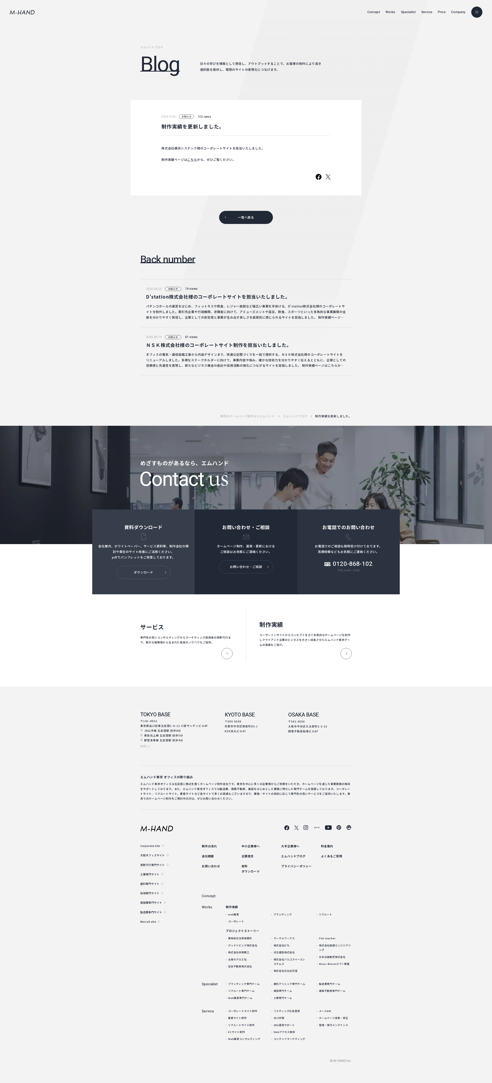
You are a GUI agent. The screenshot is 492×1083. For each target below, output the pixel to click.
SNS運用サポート (284, 1025)
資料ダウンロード (251, 868)
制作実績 (232, 907)
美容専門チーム (283, 991)
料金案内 (327, 846)
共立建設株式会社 (284, 952)
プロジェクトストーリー (242, 931)
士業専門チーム (283, 998)
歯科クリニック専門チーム (290, 984)
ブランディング (282, 914)
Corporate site (150, 846)
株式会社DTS (282, 945)
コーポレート (236, 921)
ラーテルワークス (284, 938)
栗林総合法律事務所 (240, 938)
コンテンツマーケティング (289, 1039)
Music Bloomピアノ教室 (334, 964)
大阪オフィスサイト (152, 855)
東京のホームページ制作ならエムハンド (247, 416)
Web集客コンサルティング (244, 1039)
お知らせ (186, 116)
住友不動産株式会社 (240, 966)
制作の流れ (209, 846)
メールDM (325, 1011)
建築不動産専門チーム (332, 991)
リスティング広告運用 (287, 1011)
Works (207, 907)
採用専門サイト (149, 893)
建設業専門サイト (151, 902)
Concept (209, 896)
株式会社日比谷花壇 (286, 971)
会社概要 (208, 856)
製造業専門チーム (329, 984)
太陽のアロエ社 (237, 959)
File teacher (327, 938)
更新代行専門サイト (152, 865)
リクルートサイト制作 (241, 1025)
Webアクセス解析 (284, 1032)
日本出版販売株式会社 (332, 957)
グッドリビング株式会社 (242, 945)
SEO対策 (279, 1018)
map (143, 746)
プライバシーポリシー (296, 866)
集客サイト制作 (237, 1018)
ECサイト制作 (236, 1032)
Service (208, 1011)
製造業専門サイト (151, 912)
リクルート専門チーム (241, 991)
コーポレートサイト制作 (242, 1011)
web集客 (233, 914)
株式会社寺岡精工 (238, 952)
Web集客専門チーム (240, 998)
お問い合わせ (211, 866)
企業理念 (248, 856)
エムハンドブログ (295, 416)
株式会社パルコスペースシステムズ (289, 962)
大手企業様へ (290, 846)
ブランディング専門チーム (244, 984)
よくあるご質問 (331, 856)
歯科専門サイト (149, 884)
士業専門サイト (149, 874)
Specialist (210, 984)
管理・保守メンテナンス (333, 1025)
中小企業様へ (251, 846)
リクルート (325, 914)
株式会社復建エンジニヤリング (335, 948)
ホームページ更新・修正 (333, 1018)
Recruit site (148, 922)
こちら (192, 159)
